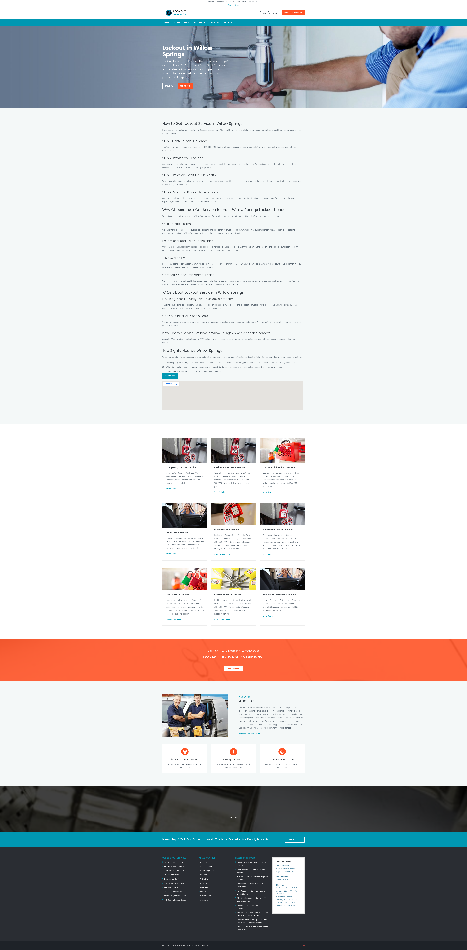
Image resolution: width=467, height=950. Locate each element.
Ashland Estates (206, 866)
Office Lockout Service (172, 879)
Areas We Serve (180, 22)
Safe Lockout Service (171, 887)
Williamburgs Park (207, 870)
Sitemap (205, 945)
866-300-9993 (269, 13)
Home (166, 22)
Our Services (199, 22)
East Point (204, 891)
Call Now (169, 86)
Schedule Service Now (293, 13)
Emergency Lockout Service (174, 862)
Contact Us (233, 5)
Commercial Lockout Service (174, 870)
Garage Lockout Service (173, 891)
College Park (205, 887)
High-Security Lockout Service (175, 900)
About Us (215, 22)
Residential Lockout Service (174, 866)
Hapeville (203, 883)
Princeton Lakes (206, 896)
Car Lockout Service (171, 875)
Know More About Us (248, 733)
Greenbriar (204, 900)
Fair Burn (203, 875)
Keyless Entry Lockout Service (175, 896)
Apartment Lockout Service (174, 883)
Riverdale (203, 862)
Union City (204, 879)
